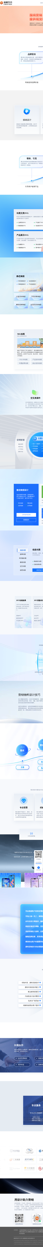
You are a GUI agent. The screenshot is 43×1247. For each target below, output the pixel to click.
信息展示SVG (39, 225)
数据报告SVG (22, 225)
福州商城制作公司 (28, 1242)
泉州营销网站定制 (35, 1244)
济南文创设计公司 (23, 1231)
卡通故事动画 (23, 363)
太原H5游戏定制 (33, 1240)
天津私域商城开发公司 (19, 1242)
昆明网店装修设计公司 (32, 1231)
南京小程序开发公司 (34, 1230)
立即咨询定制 (26, 515)
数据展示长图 (37, 561)
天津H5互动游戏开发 (18, 1244)
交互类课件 (35, 398)
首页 (41, 3)
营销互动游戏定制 (25, 1240)
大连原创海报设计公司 (24, 1230)
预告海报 (29, 503)
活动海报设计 (32, 281)
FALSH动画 (23, 359)
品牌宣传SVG (22, 222)
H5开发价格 (22, 1233)
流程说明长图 (37, 564)
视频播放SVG (22, 247)
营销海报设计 (22, 284)
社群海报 (20, 505)
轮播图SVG (21, 244)
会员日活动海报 (36, 304)
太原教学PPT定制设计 (37, 1242)
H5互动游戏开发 (17, 1240)
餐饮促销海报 (20, 304)
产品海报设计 (32, 284)
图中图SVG (39, 247)
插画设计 (27, 120)
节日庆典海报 (36, 296)
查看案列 (26, 520)
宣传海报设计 (22, 281)
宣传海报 (20, 503)
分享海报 (29, 505)
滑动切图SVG (39, 244)
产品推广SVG (39, 222)
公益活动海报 (20, 296)
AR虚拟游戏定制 (27, 1244)
